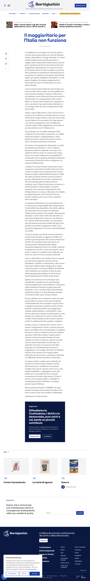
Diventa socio (80, 5)
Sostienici (47, 436)
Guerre (65, 482)
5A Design (81, 576)
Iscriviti (80, 513)
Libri (5, 452)
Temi (53, 13)
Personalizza (12, 573)
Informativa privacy (52, 576)
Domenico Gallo (71, 487)
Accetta (34, 573)
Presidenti (78, 555)
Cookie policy (63, 576)
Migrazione (44, 561)
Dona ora (43, 540)
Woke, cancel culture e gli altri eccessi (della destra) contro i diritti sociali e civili (23, 26)
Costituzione (45, 547)
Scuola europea (34, 13)
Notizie (22, 13)
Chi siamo (12, 13)
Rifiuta (24, 573)
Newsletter (78, 561)
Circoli (63, 547)
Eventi (62, 550)
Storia (76, 552)
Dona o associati (80, 547)
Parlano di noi (65, 563)
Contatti (77, 564)
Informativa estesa (30, 569)
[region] (23, 566)
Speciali (45, 13)
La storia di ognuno (42, 482)
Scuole (77, 558)
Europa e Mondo (46, 554)
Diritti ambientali (46, 551)
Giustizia (43, 558)
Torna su (82, 570)
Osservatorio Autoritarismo (70, 13)
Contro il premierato (14, 482)
